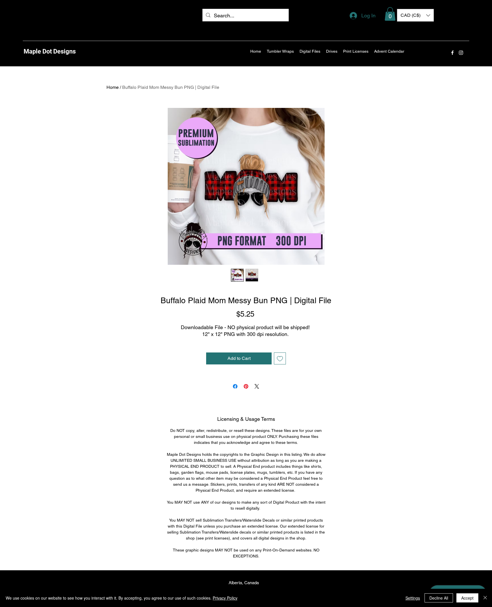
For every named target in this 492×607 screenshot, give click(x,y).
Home (112, 87)
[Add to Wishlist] (280, 358)
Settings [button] (412, 598)
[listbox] (415, 15)
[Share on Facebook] (235, 386)
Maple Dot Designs (50, 51)
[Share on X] (256, 386)
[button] (390, 14)
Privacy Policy (225, 598)
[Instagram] (461, 53)
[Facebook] (452, 53)
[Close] (485, 597)
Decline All (438, 598)
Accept (467, 598)
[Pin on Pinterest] (246, 386)
